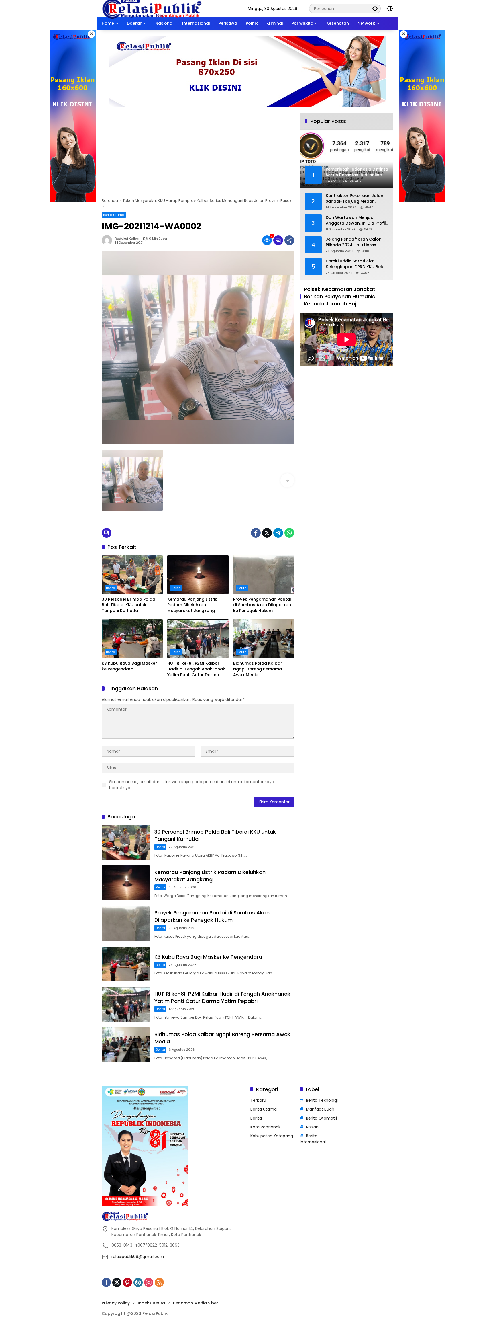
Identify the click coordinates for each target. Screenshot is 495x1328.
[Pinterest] (127, 1282)
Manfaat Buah (320, 1109)
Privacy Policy (116, 1303)
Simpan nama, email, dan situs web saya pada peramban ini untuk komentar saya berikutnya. (191, 785)
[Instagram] (148, 1282)
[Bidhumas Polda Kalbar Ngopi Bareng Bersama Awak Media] (263, 638)
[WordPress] (138, 1282)
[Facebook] (256, 533)
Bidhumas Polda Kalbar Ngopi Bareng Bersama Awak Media (257, 669)
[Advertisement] (198, 155)
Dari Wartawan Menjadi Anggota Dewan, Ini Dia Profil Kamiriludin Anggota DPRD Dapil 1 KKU (356, 220)
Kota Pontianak (265, 1127)
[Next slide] (287, 480)
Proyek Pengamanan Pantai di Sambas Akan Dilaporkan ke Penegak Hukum (262, 605)
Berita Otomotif (321, 1118)
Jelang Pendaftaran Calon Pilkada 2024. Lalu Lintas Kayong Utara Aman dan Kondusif (354, 242)
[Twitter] (267, 533)
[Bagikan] (289, 240)
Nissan (312, 1127)
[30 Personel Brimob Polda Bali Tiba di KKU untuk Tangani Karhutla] (132, 574)
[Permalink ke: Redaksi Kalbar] (108, 240)
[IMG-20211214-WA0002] (132, 480)
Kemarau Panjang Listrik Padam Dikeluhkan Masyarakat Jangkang (192, 605)
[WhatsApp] (289, 533)
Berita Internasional (313, 1139)
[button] (375, 8)
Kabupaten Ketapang (271, 1136)
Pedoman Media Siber (195, 1303)
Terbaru (258, 1100)
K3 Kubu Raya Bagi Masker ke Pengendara (129, 666)
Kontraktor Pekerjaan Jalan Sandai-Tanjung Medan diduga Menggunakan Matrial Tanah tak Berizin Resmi (357, 198)
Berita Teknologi (322, 1100)
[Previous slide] (108, 480)
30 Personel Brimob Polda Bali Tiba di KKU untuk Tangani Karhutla (128, 605)
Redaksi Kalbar (127, 238)
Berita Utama (113, 214)
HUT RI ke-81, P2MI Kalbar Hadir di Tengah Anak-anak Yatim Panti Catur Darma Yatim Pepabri (196, 669)
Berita (110, 588)
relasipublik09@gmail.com (137, 1256)
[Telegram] (278, 533)
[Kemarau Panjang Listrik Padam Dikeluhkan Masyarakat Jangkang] (197, 574)
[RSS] (159, 1282)
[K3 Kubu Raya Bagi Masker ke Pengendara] (132, 638)
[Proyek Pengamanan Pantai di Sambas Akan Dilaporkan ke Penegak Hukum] (263, 574)
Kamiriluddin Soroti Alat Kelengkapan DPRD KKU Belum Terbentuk (357, 264)
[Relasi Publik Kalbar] (152, 8)
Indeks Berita (151, 1303)
